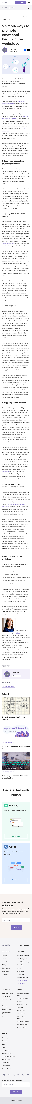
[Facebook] (4, 1075)
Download (5, 974)
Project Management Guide (23, 994)
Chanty (18, 633)
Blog (3, 1044)
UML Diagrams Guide (23, 1021)
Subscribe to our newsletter (12, 1081)
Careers (4, 1041)
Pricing (4, 965)
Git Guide (19, 1001)
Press (3, 1047)
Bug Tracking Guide (22, 998)
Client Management (22, 977)
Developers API (6, 1000)
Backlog (4, 956)
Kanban (19, 968)
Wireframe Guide (22, 1004)
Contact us (5, 1050)
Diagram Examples (7, 1009)
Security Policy (6, 1059)
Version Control (21, 965)
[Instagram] (9, 1075)
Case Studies (6, 968)
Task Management (22, 959)
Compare (5, 1006)
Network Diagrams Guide (22, 1017)
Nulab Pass (5, 962)
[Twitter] (14, 1075)
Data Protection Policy (8, 1056)
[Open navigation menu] (29, 2)
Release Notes (6, 1017)
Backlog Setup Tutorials (6, 1013)
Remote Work (20, 974)
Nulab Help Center (7, 993)
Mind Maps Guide (22, 1025)
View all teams (21, 983)
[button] (25, 945)
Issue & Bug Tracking (23, 962)
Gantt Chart (20, 971)
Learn (3, 1003)
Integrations (5, 971)
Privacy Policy (6, 1062)
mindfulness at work (8, 243)
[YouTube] (28, 1074)
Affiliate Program (7, 1053)
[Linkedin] (18, 1074)
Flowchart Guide (21, 1028)
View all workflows (22, 980)
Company (5, 1038)
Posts (3, 14)
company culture (8, 772)
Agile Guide (20, 1007)
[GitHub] (23, 1075)
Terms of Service (7, 1069)
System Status (6, 997)
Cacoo (4, 959)
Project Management (23, 956)
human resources (8, 686)
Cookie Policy (6, 1066)
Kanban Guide (21, 1014)
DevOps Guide (21, 1011)
